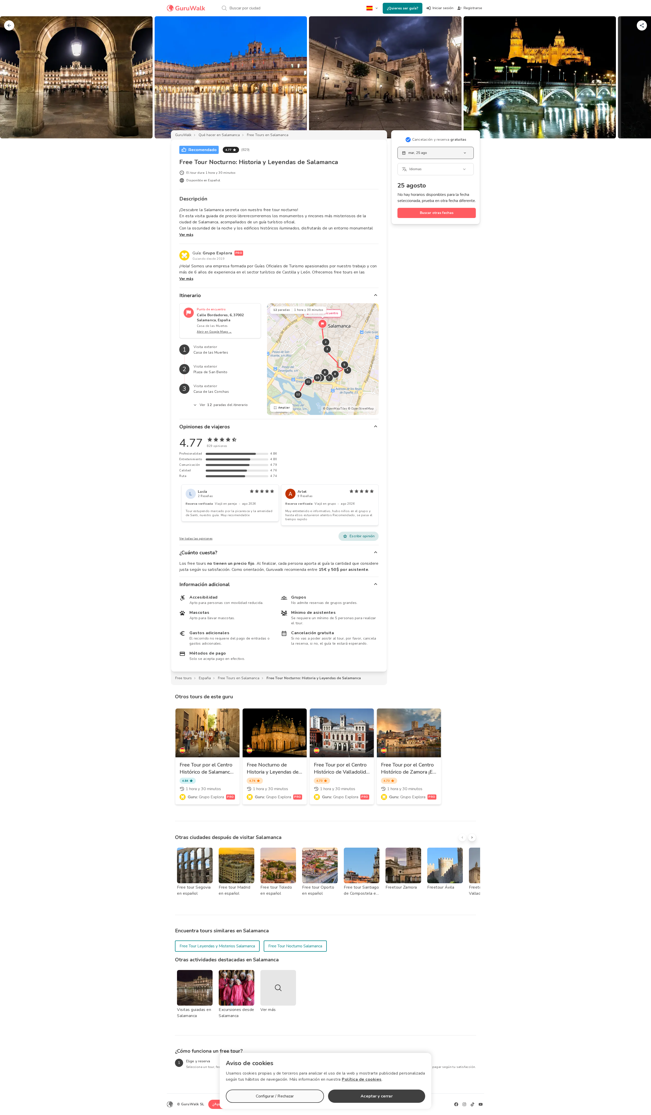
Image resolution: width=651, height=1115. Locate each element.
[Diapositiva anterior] (12, 77)
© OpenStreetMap (361, 409)
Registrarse (473, 8)
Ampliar (284, 408)
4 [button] (348, 370)
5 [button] (345, 365)
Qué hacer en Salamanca (219, 135)
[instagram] (464, 1104)
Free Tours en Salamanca (267, 135)
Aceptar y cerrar (376, 1096)
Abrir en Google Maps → (214, 332)
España (205, 678)
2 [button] (326, 342)
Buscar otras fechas (436, 212)
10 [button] (317, 378)
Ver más (186, 234)
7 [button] (329, 378)
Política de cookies (362, 1079)
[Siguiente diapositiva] (639, 77)
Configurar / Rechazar (275, 1096)
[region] (323, 359)
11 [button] (308, 382)
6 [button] (335, 374)
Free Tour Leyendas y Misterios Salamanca (217, 946)
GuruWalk (183, 135)
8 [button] (325, 372)
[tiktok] (472, 1104)
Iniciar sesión (443, 8)
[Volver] (9, 25)
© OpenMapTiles (335, 409)
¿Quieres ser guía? (402, 8)
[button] (322, 323)
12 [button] (298, 394)
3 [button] (327, 349)
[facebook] (456, 1104)
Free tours (183, 678)
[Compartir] (642, 25)
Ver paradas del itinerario (224, 404)
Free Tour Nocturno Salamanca (295, 946)
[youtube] (480, 1104)
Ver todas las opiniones (196, 539)
